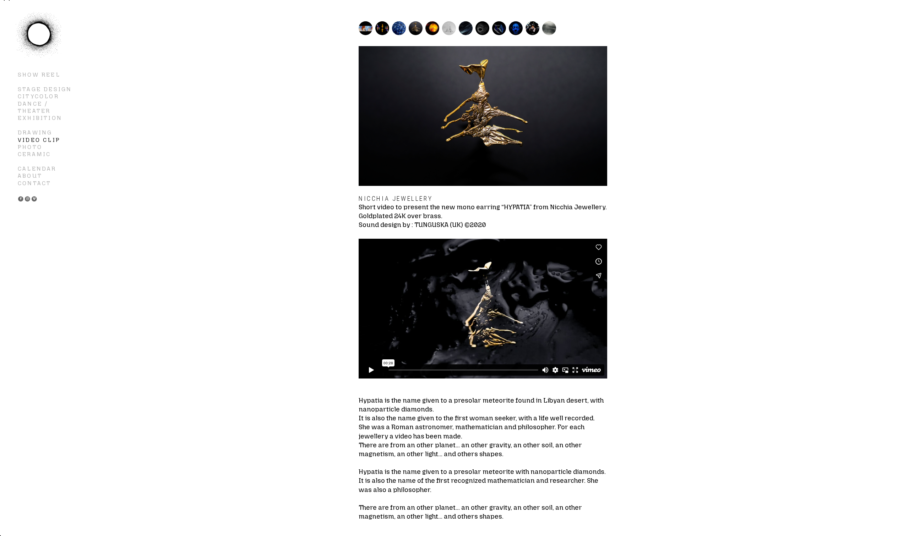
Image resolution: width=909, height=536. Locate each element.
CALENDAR (37, 168)
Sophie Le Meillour (39, 35)
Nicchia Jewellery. (578, 207)
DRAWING (35, 132)
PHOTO (30, 147)
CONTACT (34, 183)
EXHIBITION (40, 118)
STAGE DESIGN (45, 89)
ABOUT (30, 175)
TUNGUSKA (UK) (438, 225)
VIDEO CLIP (39, 140)
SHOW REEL (39, 74)
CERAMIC (34, 154)
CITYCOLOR (38, 96)
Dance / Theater (34, 107)
